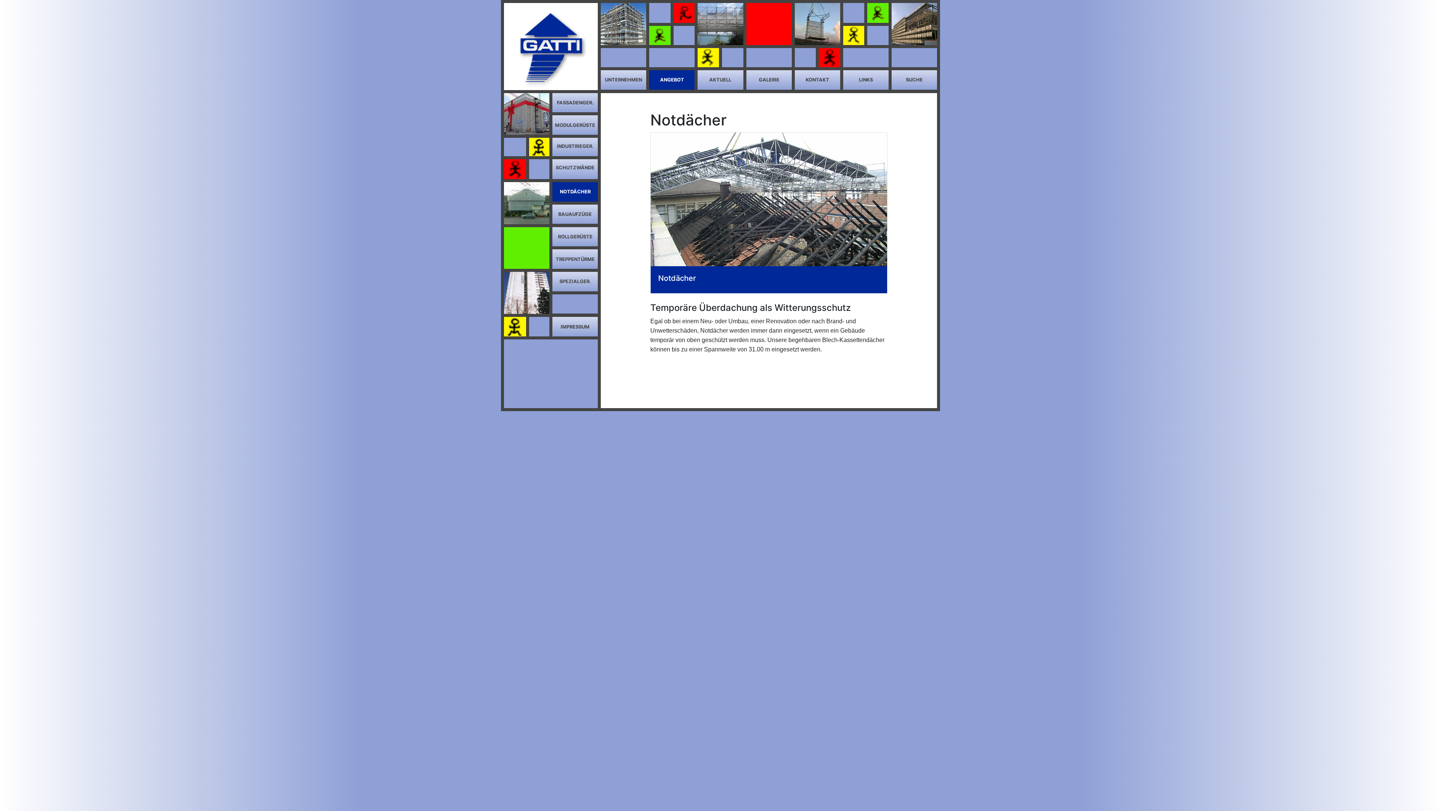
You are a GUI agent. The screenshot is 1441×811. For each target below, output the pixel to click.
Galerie (769, 80)
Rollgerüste (575, 237)
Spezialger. (575, 281)
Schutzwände (575, 167)
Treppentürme (575, 259)
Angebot (672, 80)
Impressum (575, 327)
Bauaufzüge (575, 214)
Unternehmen (623, 80)
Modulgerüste (575, 125)
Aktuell (720, 80)
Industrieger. (575, 146)
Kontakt (817, 80)
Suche (914, 80)
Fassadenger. (575, 103)
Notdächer (575, 191)
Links (866, 80)
